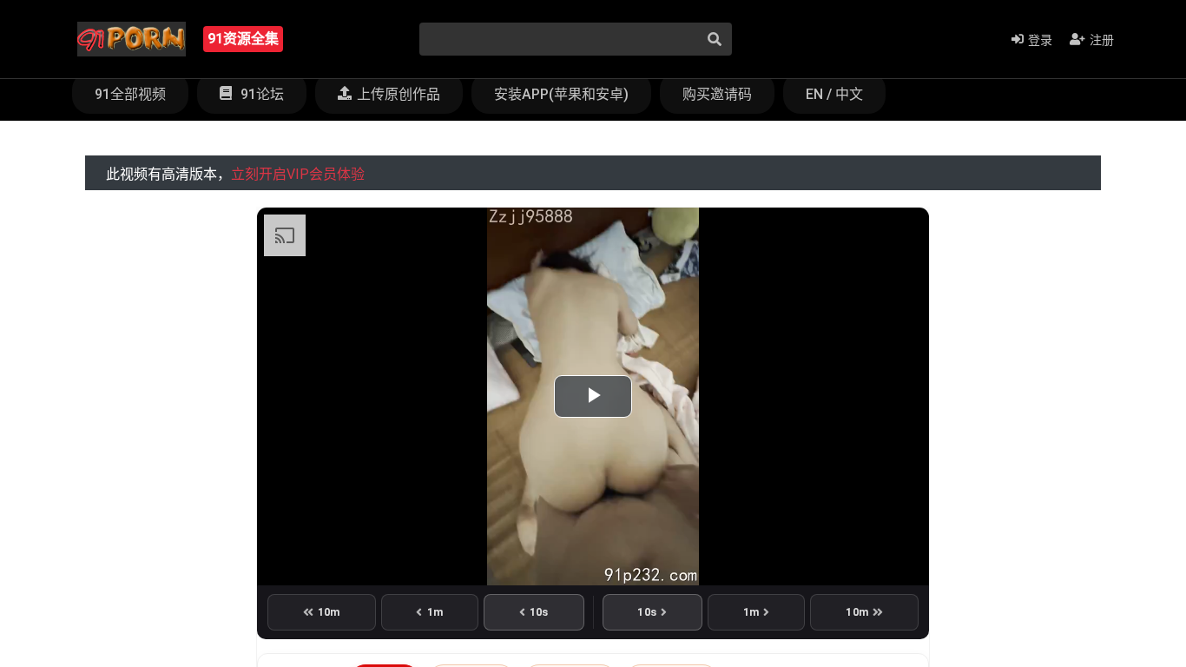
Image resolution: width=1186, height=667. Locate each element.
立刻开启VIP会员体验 (298, 174)
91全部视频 (130, 94)
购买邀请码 (717, 94)
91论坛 (260, 94)
